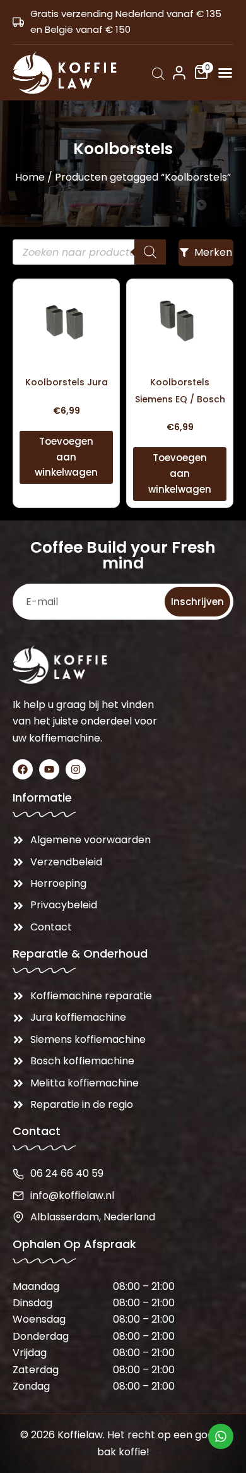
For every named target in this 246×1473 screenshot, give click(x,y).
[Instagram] (76, 769)
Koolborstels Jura (66, 382)
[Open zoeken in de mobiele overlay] (158, 74)
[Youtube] (49, 769)
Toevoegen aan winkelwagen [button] (66, 457)
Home (30, 177)
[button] (225, 72)
